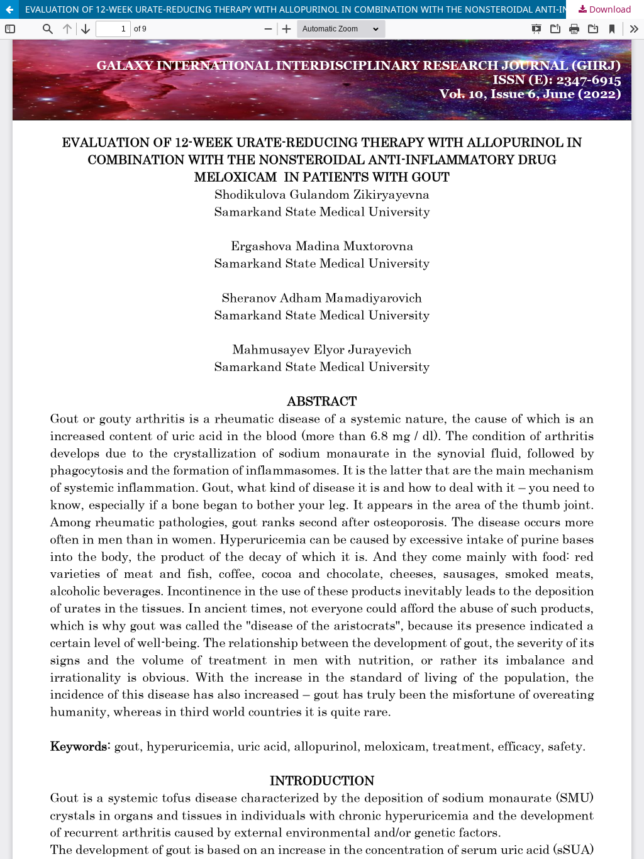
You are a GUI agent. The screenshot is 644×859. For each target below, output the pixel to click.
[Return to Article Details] (9, 9)
